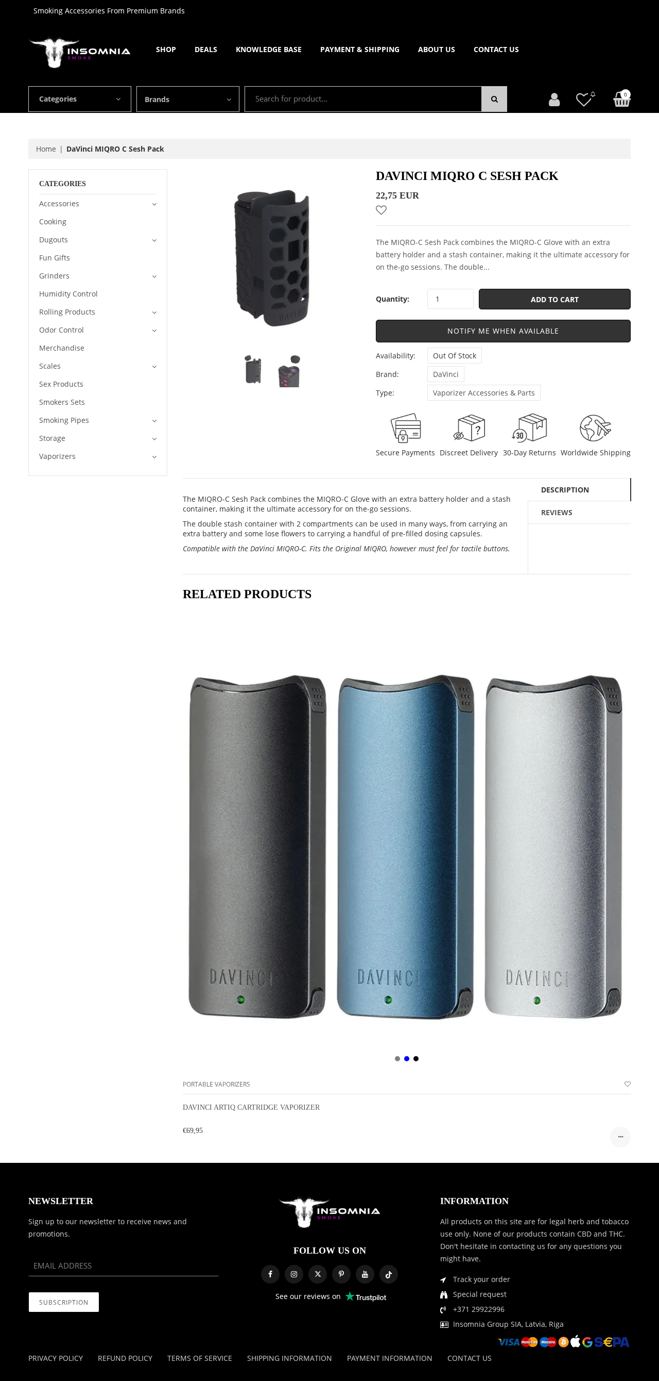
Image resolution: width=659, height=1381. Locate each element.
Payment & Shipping (360, 49)
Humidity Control (68, 294)
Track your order (481, 1279)
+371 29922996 (479, 1309)
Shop (166, 49)
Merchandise (61, 348)
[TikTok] (388, 1274)
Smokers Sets (62, 402)
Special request (480, 1294)
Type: (385, 393)
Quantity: (392, 299)
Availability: (395, 355)
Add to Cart (555, 299)
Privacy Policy (55, 1358)
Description (565, 490)
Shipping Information (289, 1358)
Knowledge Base (269, 49)
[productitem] (397, 1058)
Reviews (557, 512)
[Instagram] (294, 1274)
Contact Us (496, 49)
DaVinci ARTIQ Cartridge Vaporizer (251, 1107)
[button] (503, 331)
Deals (206, 49)
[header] (583, 99)
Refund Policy (125, 1358)
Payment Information (389, 1358)
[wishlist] (628, 1084)
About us (436, 49)
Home (46, 149)
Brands (157, 99)
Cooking (52, 221)
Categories (58, 99)
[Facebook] (270, 1274)
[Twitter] (317, 1274)
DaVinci (446, 374)
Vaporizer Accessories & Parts (484, 393)
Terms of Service (199, 1358)
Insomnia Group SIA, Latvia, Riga (508, 1324)
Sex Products (61, 384)
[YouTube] (365, 1274)
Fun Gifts (54, 257)
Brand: (387, 374)
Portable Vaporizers (216, 1084)
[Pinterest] (341, 1274)
